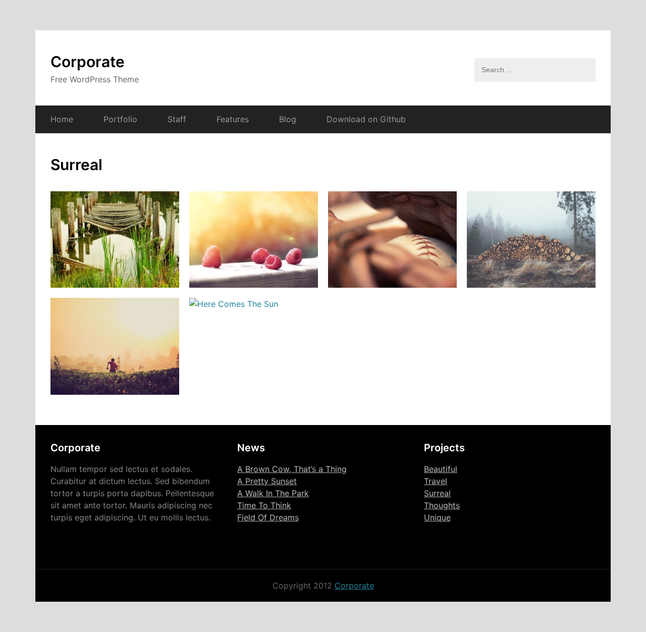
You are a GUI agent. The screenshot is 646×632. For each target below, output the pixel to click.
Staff (177, 119)
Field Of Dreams (268, 517)
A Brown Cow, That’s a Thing (292, 469)
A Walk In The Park (273, 493)
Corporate (87, 61)
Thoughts (442, 505)
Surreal (437, 493)
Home (61, 119)
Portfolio (120, 119)
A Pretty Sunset (267, 481)
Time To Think (264, 505)
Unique (437, 517)
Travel (435, 481)
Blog (287, 119)
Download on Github (366, 119)
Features (233, 119)
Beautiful (440, 469)
